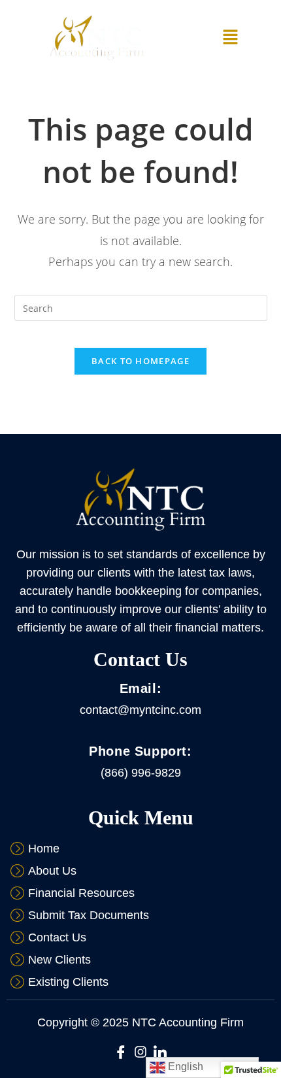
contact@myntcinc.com (140, 709)
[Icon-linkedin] (160, 1051)
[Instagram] (140, 1051)
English (184, 1066)
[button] (230, 38)
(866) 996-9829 (141, 772)
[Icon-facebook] (120, 1051)
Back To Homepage (140, 361)
